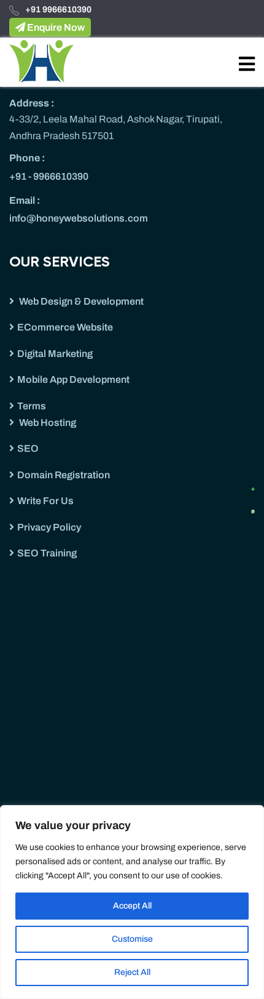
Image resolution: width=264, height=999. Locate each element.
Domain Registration (63, 475)
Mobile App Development (73, 379)
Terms (31, 406)
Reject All (132, 972)
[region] (132, 902)
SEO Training (47, 553)
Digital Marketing (55, 353)
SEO (28, 448)
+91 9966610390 (58, 9)
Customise (132, 939)
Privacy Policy (49, 527)
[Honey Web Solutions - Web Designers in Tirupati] (41, 60)
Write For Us (45, 500)
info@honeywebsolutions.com (78, 218)
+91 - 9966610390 (48, 176)
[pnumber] (257, 508)
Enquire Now (55, 27)
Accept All (132, 905)
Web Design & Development (80, 301)
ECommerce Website (65, 327)
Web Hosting (46, 422)
